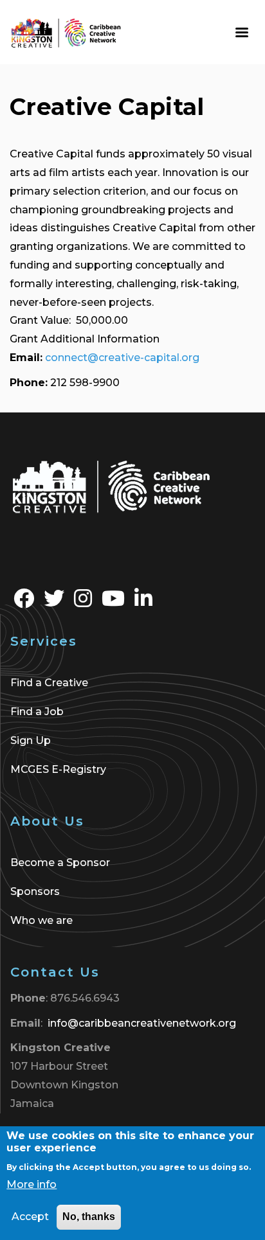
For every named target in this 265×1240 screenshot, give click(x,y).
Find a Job (37, 711)
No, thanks (88, 1216)
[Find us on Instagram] (83, 602)
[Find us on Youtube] (113, 602)
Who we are (41, 920)
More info (31, 1184)
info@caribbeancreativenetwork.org (142, 1023)
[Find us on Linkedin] (143, 602)
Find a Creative (49, 683)
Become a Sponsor (60, 862)
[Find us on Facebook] (24, 602)
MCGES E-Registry (58, 769)
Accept (30, 1216)
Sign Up (30, 740)
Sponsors (35, 891)
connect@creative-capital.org (122, 357)
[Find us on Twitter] (54, 602)
